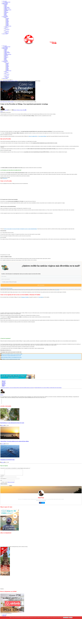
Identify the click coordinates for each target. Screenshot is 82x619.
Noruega (7, 24)
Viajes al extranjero (5, 16)
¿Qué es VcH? (4, 1)
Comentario (2, 475)
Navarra (5, 14)
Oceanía (5, 76)
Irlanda (7, 22)
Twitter (4, 381)
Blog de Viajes (5, 80)
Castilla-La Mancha (7, 52)
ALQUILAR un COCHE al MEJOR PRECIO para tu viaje (11, 355)
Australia (7, 32)
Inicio (1, 101)
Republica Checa (8, 70)
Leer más (70, 617)
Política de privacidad (11, 482)
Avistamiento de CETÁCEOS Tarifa (7, 459)
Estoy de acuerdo (65, 617)
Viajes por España (5, 3)
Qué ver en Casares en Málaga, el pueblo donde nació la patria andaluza (48, 387)
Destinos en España (11, 80)
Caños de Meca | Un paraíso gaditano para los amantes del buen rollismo (14, 441)
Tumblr (4, 384)
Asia (5, 30)
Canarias (5, 6)
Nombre (1, 476)
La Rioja (5, 13)
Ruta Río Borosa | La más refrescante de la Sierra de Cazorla (12, 422)
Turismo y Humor (5, 2)
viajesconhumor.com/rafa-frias (41, 500)
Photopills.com (5, 178)
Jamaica (7, 27)
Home (1, 80)
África (5, 28)
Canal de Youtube (5, 33)
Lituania (7, 23)
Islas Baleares (6, 12)
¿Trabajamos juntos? (7, 46)
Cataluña (5, 8)
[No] (80, 617)
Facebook (4, 380)
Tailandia (7, 31)
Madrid (5, 58)
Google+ (4, 382)
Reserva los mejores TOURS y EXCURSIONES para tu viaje (11, 357)
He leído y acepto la (8, 482)
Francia (7, 64)
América (5, 26)
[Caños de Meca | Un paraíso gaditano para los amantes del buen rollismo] (9, 438)
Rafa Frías (2, 425)
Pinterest (4, 385)
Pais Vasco (5, 15)
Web (1, 480)
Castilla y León (6, 7)
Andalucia (5, 4)
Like (2, 111)
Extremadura (6, 10)
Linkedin (4, 383)
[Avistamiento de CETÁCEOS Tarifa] (9, 457)
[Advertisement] (41, 123)
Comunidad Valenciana (7, 9)
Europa (5, 17)
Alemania (7, 18)
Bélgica (7, 19)
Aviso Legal (4, 615)
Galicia (5, 11)
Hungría (7, 20)
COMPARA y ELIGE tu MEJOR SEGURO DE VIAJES (11, 359)
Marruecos (7, 29)
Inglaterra (7, 21)
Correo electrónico (3, 478)
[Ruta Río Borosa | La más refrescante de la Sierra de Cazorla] (9, 420)
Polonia (7, 25)
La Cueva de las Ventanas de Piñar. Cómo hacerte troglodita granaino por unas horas (17, 387)
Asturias (5, 5)
